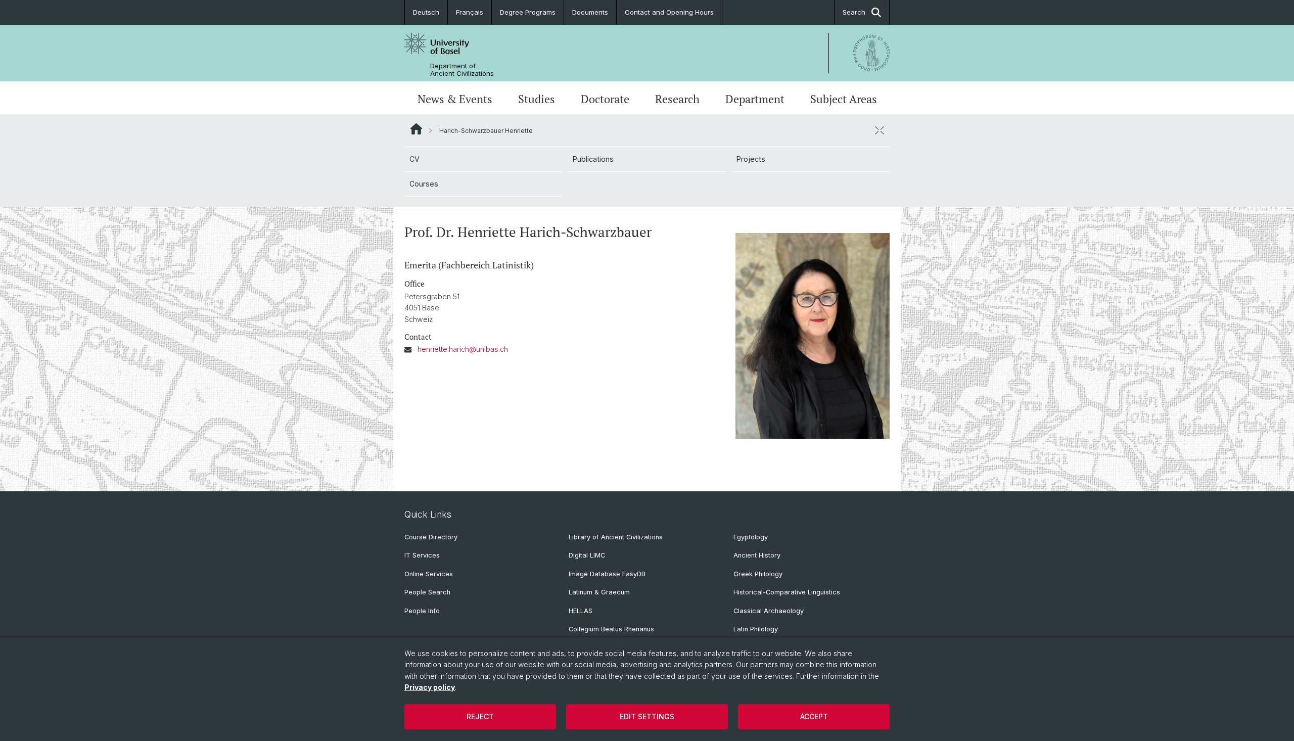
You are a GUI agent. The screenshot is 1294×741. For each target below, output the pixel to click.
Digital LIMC (587, 555)
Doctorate (605, 98)
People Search (427, 592)
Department (754, 98)
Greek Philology (757, 574)
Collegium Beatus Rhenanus (611, 629)
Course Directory (430, 537)
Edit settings (647, 716)
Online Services (428, 574)
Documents (590, 12)
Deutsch (426, 12)
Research (677, 98)
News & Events (455, 98)
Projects (750, 159)
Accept (814, 716)
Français (469, 12)
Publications (593, 159)
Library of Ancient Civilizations (616, 537)
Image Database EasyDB (607, 574)
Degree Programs (528, 12)
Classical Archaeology (768, 611)
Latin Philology (755, 629)
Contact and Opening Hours (669, 12)
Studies (536, 98)
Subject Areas (843, 98)
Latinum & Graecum (599, 592)
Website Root (416, 128)
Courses (423, 183)
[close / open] (879, 130)
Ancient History (756, 555)
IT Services (422, 555)
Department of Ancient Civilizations (462, 69)
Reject (480, 716)
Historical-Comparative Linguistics (786, 592)
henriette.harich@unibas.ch (463, 349)
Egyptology (750, 537)
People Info (422, 611)
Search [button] (854, 12)
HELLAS (580, 611)
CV (414, 159)
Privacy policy (429, 687)
